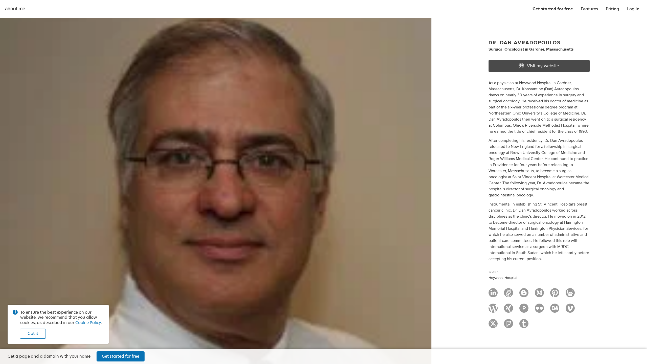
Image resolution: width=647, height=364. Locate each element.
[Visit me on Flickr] (539, 310)
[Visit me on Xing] (508, 310)
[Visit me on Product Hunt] (523, 310)
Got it (33, 333)
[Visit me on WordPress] (493, 310)
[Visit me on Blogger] (523, 295)
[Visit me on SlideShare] (570, 295)
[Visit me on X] (493, 326)
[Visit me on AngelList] (508, 295)
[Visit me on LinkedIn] (493, 295)
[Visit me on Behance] (554, 310)
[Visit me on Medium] (539, 295)
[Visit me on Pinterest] (554, 295)
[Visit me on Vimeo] (570, 310)
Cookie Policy (88, 323)
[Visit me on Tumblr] (523, 326)
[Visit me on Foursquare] (508, 326)
